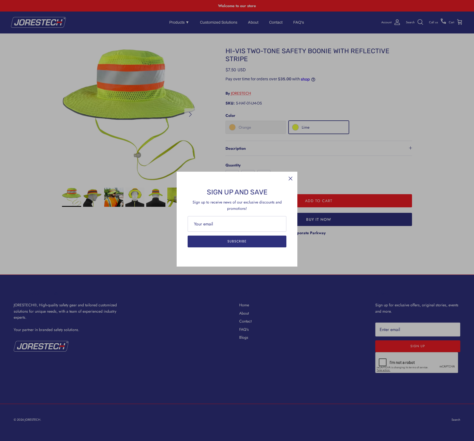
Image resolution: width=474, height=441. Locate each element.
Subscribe (237, 241)
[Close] (290, 179)
